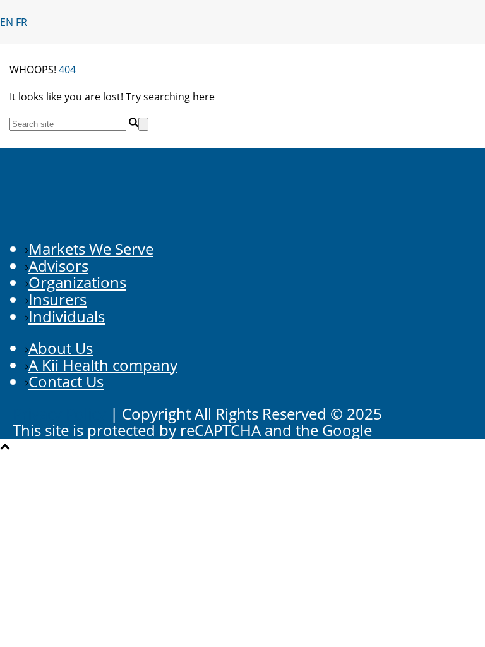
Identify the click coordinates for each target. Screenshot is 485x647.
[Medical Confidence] (242, 75)
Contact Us (66, 381)
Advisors (58, 265)
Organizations (77, 282)
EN (6, 22)
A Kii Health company (102, 364)
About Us (60, 347)
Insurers (57, 299)
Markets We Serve (90, 248)
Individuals (66, 316)
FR (21, 22)
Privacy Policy (59, 413)
